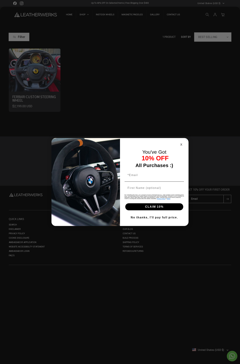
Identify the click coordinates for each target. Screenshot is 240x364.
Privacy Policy (161, 198)
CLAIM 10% (154, 206)
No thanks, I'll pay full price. (154, 217)
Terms (168, 198)
